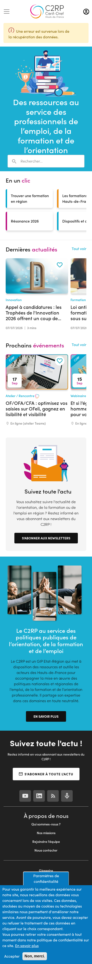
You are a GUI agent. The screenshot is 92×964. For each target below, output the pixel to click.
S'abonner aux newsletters (46, 538)
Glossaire (46, 870)
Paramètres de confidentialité (46, 878)
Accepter (12, 956)
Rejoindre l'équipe (46, 841)
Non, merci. (35, 956)
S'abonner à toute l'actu (49, 774)
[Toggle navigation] (6, 11)
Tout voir (79, 248)
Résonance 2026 (25, 221)
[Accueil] (47, 11)
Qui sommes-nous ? (46, 824)
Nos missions (46, 833)
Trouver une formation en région (30, 198)
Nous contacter (46, 850)
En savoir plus (46, 716)
